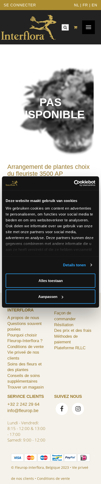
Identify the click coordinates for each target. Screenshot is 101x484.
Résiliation (63, 325)
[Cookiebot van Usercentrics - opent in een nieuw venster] (73, 183)
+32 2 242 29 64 (23, 404)
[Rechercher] (65, 27)
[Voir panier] (76, 27)
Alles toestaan (50, 280)
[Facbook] (61, 409)
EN (94, 5)
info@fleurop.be (22, 410)
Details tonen (74, 265)
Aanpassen (47, 297)
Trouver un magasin (25, 387)
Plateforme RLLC (70, 348)
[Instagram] (78, 409)
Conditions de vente (25, 346)
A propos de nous (23, 317)
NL (76, 5)
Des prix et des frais (72, 330)
